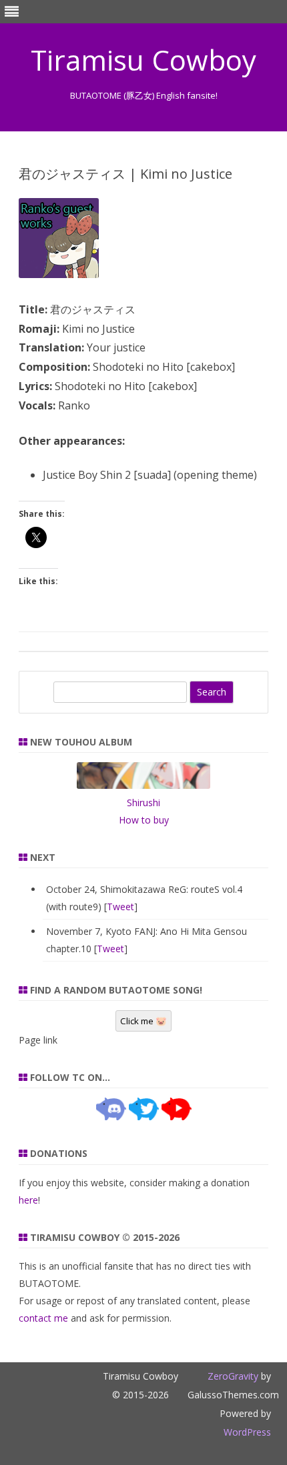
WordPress (247, 1432)
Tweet (120, 906)
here (28, 1200)
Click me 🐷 (143, 1021)
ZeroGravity (233, 1376)
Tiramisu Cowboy (143, 60)
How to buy (144, 820)
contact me (43, 1318)
